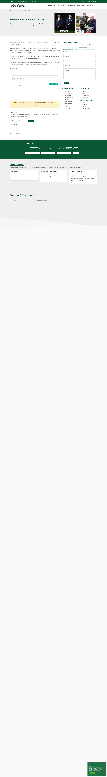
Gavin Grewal (86, 95)
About (83, 1)
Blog (15, 10)
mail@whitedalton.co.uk (22, 1)
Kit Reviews (85, 102)
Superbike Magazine (69, 108)
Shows (84, 106)
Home (11, 10)
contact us (18, 106)
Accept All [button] (92, 772)
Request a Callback (33, 1)
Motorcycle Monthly (69, 101)
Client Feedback (17, 165)
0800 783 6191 (14, 1)
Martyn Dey (85, 97)
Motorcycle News (68, 103)
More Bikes (67, 99)
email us (76, 147)
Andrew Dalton (14, 42)
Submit (31, 120)
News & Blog (93, 1)
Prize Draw (85, 104)
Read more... (80, 180)
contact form (69, 147)
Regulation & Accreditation (22, 195)
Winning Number (86, 108)
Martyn (43, 176)
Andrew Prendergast (34, 42)
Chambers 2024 (14, 68)
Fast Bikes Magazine (69, 97)
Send (66, 82)
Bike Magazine (68, 95)
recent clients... (78, 167)
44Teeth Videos (68, 91)
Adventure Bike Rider (69, 93)
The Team (88, 1)
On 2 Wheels (67, 105)
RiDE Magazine (68, 106)
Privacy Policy (14, 124)
